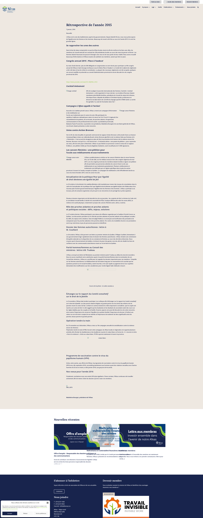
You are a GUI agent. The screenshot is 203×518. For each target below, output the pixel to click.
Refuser (25, 513)
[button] (47, 503)
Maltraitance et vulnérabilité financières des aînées (106, 451)
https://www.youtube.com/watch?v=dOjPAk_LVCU (81, 82)
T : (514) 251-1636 (59, 502)
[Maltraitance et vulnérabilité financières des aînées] (110, 435)
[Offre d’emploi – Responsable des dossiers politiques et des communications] (77, 437)
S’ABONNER (59, 491)
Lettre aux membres (127, 451)
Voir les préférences (41, 513)
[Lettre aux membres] (142, 435)
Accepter (9, 513)
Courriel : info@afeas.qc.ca (62, 506)
